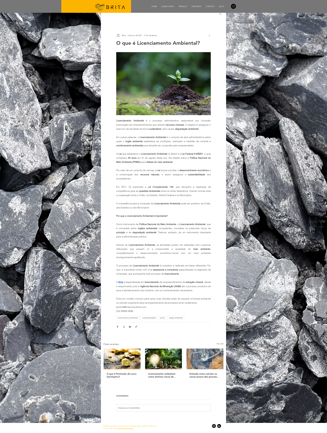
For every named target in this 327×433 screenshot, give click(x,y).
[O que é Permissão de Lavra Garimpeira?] (122, 359)
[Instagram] (233, 6)
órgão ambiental (176, 318)
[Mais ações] (209, 35)
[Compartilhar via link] (136, 326)
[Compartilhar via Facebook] (117, 326)
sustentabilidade (149, 318)
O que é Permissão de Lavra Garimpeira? (121, 375)
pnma (162, 318)
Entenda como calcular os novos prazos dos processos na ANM (204, 375)
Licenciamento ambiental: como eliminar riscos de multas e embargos (162, 375)
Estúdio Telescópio (125, 428)
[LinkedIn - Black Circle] (219, 426)
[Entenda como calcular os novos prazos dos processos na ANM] (204, 359)
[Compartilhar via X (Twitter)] (123, 326)
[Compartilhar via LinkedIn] (130, 326)
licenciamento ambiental (128, 318)
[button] (220, 14)
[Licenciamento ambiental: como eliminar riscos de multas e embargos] (163, 359)
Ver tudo (220, 344)
